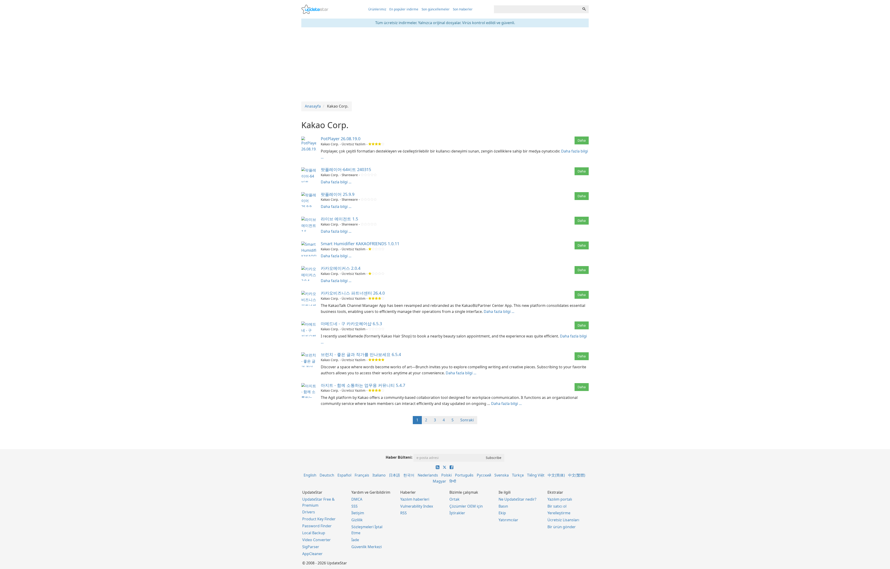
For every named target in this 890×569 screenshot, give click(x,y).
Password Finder (317, 525)
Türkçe (518, 475)
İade (355, 539)
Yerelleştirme (558, 512)
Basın (503, 506)
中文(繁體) (576, 475)
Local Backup (313, 532)
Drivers (308, 512)
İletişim (357, 512)
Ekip (502, 512)
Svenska (501, 475)
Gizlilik (357, 519)
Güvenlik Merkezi (366, 546)
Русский (484, 475)
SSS (354, 506)
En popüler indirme (403, 9)
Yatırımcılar (508, 519)
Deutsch (327, 475)
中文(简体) (556, 475)
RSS (403, 512)
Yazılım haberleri (414, 499)
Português (464, 475)
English (310, 475)
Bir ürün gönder (561, 526)
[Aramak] (584, 9)
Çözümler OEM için (466, 506)
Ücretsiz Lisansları (563, 519)
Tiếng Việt (535, 475)
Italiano (379, 475)
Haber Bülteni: (399, 457)
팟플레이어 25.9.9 (337, 194)
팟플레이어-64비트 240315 (346, 169)
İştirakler (457, 512)
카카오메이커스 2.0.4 (340, 268)
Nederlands (428, 475)
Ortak (454, 499)
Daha (582, 140)
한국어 (408, 475)
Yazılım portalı (559, 499)
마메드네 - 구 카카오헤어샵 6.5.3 (351, 323)
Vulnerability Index (416, 506)
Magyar (439, 481)
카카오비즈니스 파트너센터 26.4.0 (353, 293)
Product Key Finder (319, 518)
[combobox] (537, 9)
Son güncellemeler (436, 9)
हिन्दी (452, 481)
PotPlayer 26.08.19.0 (340, 138)
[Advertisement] (445, 64)
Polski (446, 475)
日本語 (394, 475)
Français (362, 475)
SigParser (310, 546)
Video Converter (316, 539)
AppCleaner (312, 553)
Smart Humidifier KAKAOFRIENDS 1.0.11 (360, 243)
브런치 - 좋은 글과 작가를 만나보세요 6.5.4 (361, 354)
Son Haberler (463, 9)
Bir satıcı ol (556, 506)
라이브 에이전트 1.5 (339, 219)
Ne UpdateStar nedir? (517, 499)
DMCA (356, 499)
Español (344, 475)
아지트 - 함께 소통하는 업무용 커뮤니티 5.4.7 (363, 385)
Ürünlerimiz (377, 9)
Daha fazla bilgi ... (336, 181)
